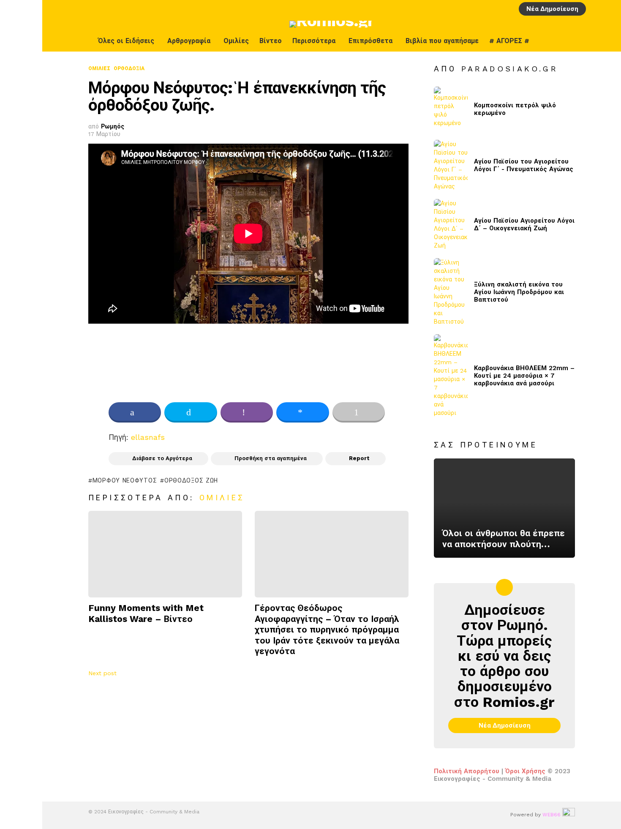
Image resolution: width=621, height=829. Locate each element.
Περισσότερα (313, 41)
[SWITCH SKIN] (590, 41)
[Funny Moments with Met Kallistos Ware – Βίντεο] (165, 554)
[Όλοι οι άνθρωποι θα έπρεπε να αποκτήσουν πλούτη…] (504, 508)
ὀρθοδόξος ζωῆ (191, 480)
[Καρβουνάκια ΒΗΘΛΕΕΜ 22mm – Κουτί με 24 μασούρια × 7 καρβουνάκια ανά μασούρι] (451, 375)
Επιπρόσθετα (370, 41)
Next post (102, 673)
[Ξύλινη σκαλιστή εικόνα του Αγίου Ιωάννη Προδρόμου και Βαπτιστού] (451, 292)
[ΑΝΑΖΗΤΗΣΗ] (610, 8)
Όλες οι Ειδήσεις (126, 41)
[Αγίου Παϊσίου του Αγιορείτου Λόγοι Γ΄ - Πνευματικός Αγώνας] (451, 165)
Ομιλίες (236, 41)
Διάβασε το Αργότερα (162, 458)
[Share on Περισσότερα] (358, 412)
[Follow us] (608, 41)
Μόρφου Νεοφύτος (125, 480)
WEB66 (551, 815)
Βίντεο (270, 41)
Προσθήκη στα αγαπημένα (270, 458)
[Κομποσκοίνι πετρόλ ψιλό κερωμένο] (451, 109)
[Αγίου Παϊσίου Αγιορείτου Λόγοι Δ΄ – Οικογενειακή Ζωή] (451, 224)
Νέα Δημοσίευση (552, 9)
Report (359, 458)
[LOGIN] (595, 8)
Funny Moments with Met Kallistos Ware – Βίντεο (146, 613)
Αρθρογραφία (188, 41)
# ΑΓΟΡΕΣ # (509, 41)
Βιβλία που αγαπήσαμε (442, 41)
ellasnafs (148, 437)
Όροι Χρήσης (525, 771)
